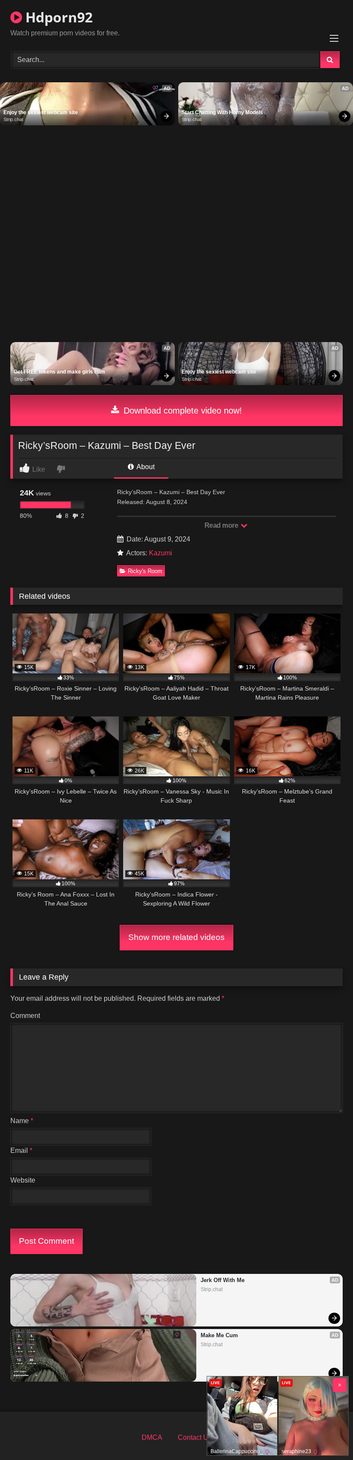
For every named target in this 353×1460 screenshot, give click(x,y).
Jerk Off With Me (223, 1280)
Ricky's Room (145, 571)
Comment (25, 1015)
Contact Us (195, 1437)
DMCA (152, 1437)
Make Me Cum (219, 1335)
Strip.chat (13, 119)
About (145, 466)
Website (22, 1180)
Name (21, 1120)
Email (21, 1150)
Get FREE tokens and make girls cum (59, 372)
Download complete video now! (181, 410)
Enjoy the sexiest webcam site (40, 112)
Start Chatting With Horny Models (222, 112)
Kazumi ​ (161, 553)
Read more (222, 525)
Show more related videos (176, 937)
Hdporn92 (57, 17)
